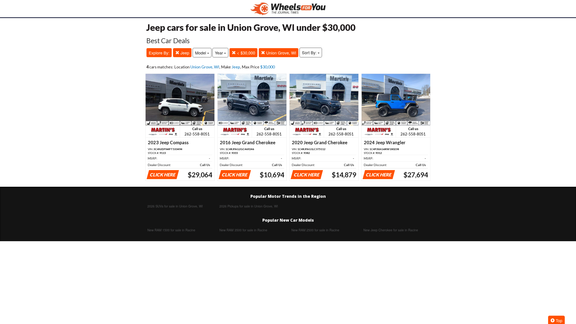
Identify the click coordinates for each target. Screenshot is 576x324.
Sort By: (310, 52)
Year (219, 53)
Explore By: (159, 53)
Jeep (184, 53)
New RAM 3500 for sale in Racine (243, 230)
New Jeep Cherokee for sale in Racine (390, 230)
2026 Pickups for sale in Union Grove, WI (248, 206)
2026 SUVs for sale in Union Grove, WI (175, 206)
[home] (288, 8)
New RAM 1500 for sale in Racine (171, 230)
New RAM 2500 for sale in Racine (315, 230)
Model (201, 53)
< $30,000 (245, 53)
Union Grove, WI (280, 53)
